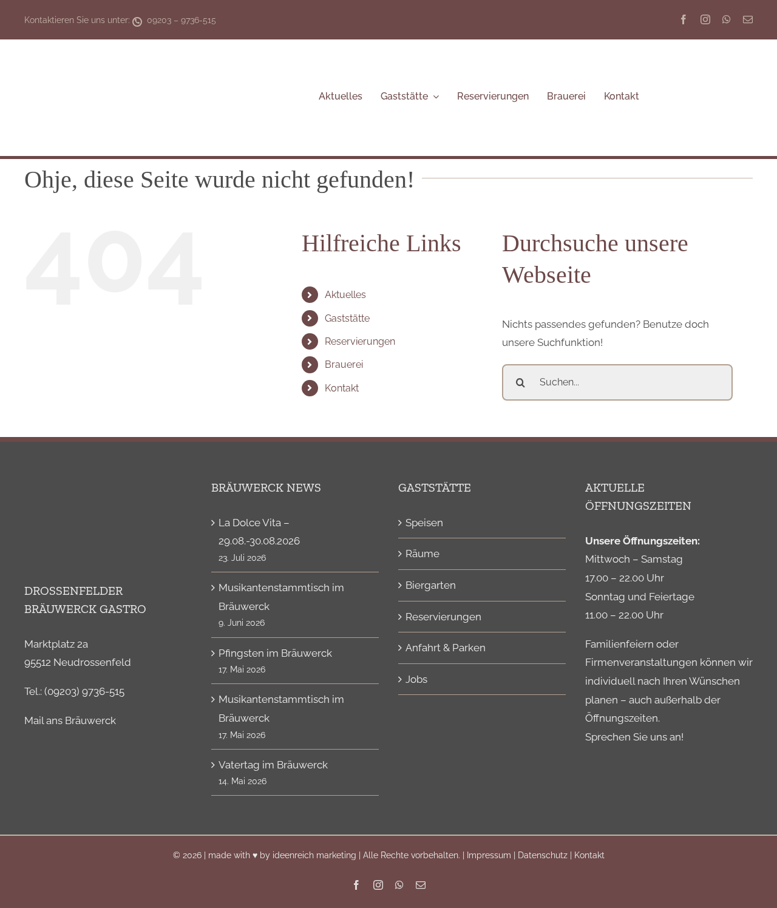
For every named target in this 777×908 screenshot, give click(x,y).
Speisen (424, 523)
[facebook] (683, 19)
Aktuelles (345, 294)
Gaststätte (347, 318)
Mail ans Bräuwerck (70, 720)
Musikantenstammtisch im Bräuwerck (281, 596)
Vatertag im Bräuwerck (273, 765)
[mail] (748, 19)
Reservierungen (360, 341)
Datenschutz (543, 855)
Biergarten (430, 585)
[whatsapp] (726, 19)
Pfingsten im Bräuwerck (275, 653)
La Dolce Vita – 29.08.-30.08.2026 (259, 532)
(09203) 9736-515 (84, 691)
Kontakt (342, 388)
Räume (422, 553)
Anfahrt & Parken (445, 648)
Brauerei (344, 364)
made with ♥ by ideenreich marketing (282, 855)
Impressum (489, 855)
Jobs (416, 679)
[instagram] (705, 19)
